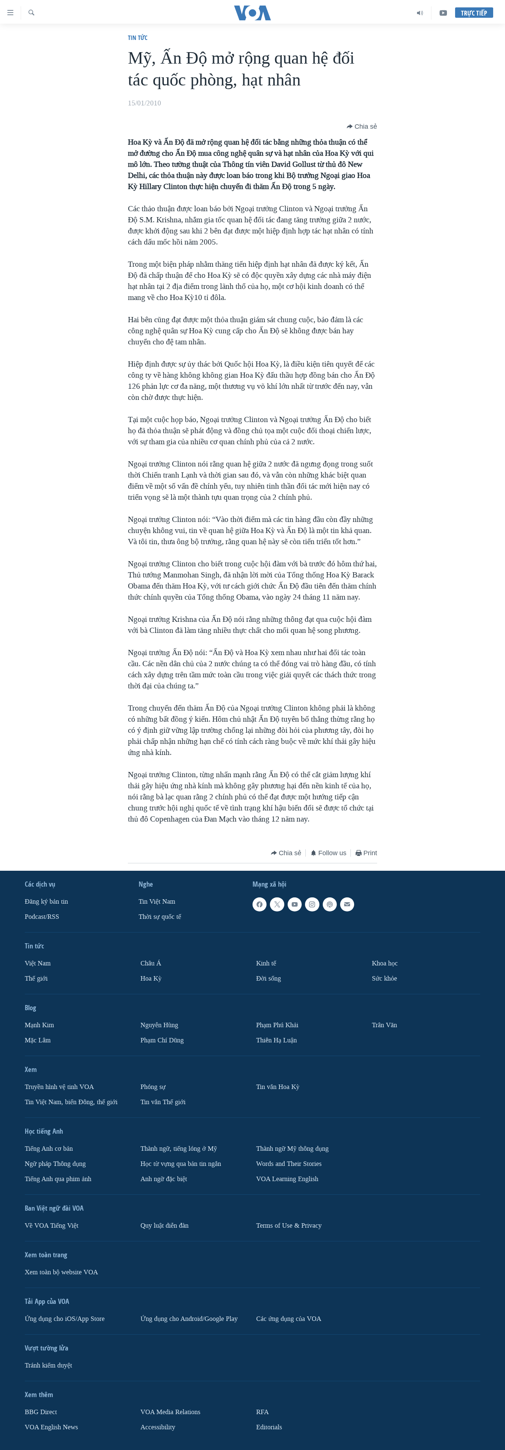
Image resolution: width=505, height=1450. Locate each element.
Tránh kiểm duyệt (48, 1365)
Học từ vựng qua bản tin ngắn (180, 1164)
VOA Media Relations (170, 1412)
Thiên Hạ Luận (276, 1040)
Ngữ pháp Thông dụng (55, 1164)
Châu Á (150, 963)
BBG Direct (41, 1412)
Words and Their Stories (289, 1164)
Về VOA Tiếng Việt (51, 1225)
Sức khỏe (384, 978)
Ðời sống (268, 978)
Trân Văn (384, 1025)
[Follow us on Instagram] (312, 904)
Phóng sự (153, 1087)
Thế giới (36, 978)
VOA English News (51, 1427)
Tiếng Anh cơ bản (49, 1148)
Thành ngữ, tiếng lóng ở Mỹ (178, 1148)
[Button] (362, 126)
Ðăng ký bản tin (46, 901)
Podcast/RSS (42, 917)
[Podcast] (330, 904)
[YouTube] (443, 13)
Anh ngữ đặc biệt (163, 1179)
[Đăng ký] (347, 904)
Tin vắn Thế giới (163, 1102)
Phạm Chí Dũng (162, 1040)
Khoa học (385, 963)
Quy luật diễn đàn (164, 1225)
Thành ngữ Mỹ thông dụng (292, 1148)
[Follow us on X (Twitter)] (277, 904)
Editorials (269, 1427)
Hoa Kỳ (151, 978)
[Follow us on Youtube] (295, 904)
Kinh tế (266, 963)
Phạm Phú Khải (277, 1025)
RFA (262, 1412)
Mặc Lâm (38, 1040)
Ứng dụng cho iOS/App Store (65, 1319)
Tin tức (138, 37)
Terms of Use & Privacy (289, 1225)
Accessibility (157, 1427)
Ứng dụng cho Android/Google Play (189, 1319)
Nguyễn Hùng (159, 1025)
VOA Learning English (287, 1179)
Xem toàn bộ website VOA (61, 1272)
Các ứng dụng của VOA (288, 1319)
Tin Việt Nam (157, 901)
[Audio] (420, 13)
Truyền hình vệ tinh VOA (59, 1087)
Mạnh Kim (39, 1025)
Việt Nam (38, 963)
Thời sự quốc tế (160, 917)
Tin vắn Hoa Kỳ (277, 1087)
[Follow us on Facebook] (260, 904)
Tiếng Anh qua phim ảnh (58, 1179)
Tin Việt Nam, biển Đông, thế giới (71, 1102)
